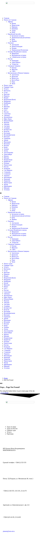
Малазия (7, 106)
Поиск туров (8, 85)
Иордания (7, 101)
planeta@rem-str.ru (9, 531)
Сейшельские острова (19, 57)
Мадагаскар (15, 25)
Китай (6, 105)
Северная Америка (14, 66)
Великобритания (9, 135)
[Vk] (2, 373)
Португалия (8, 165)
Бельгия (6, 131)
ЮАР (13, 32)
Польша (6, 163)
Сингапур (7, 114)
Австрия (7, 126)
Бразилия (15, 76)
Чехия (6, 184)
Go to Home (4, 393)
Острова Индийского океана (17, 52)
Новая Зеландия (17, 46)
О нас (6, 92)
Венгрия (7, 137)
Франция (7, 179)
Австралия (15, 45)
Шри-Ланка (8, 119)
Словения (7, 174)
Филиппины (8, 117)
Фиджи (14, 48)
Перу (13, 82)
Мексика (14, 69)
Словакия (7, 172)
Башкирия (15, 60)
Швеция (6, 188)
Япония (6, 122)
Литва (6, 151)
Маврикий (15, 53)
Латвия (6, 149)
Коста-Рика (15, 80)
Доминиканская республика (21, 37)
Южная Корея (8, 121)
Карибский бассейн (14, 34)
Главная (6, 18)
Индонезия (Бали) (10, 99)
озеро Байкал (16, 62)
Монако (6, 158)
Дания (6, 140)
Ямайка (14, 41)
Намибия (15, 29)
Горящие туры (8, 87)
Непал (6, 108)
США (13, 71)
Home (6, 378)
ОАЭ (5, 110)
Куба (13, 39)
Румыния (7, 168)
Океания (10, 43)
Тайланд (7, 115)
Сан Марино (8, 170)
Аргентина (15, 75)
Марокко (14, 27)
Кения (14, 23)
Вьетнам (7, 94)
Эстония (7, 190)
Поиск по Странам (10, 20)
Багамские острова (18, 36)
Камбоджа (7, 103)
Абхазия (6, 124)
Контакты (7, 91)
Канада (14, 68)
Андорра (7, 128)
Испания (7, 144)
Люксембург (8, 154)
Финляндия (8, 177)
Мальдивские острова (19, 55)
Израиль (6, 96)
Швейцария (8, 186)
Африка (10, 22)
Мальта (6, 156)
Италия (6, 145)
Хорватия (7, 181)
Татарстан (15, 64)
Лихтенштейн (8, 152)
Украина (7, 175)
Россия (10, 59)
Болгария (7, 133)
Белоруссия (7, 129)
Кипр (5, 147)
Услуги (6, 89)
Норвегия (7, 161)
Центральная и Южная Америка (18, 73)
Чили (13, 83)
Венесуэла (15, 78)
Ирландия (7, 142)
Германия (7, 138)
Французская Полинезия (20, 50)
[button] (20, 193)
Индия (6, 98)
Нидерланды (8, 159)
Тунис (14, 30)
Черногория (8, 182)
